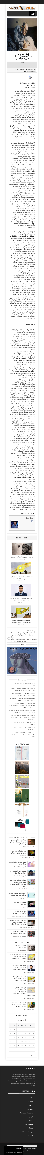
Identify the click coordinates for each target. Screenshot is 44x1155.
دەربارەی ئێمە (29, 1120)
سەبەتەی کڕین (29, 1124)
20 (22, 1041)
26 (25, 1045)
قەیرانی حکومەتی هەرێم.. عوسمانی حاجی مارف (22, 727)
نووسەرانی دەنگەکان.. (27, 1132)
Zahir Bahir (30, 69)
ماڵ (30, 1105)
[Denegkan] (22, 9)
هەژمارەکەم (30, 1135)
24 (33, 1045)
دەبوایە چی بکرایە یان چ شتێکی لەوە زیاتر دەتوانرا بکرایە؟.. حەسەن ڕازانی (18, 1004)
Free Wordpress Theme (24, 1151)
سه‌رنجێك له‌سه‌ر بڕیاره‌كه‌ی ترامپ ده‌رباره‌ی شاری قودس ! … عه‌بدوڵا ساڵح (18, 922)
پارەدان (31, 1117)
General (28, 71)
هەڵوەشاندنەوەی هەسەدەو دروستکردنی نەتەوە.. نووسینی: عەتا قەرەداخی (18, 956)
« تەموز (33, 1055)
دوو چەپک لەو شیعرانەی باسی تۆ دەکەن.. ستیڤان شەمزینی (18, 853)
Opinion (33, 71)
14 (18, 1037)
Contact (31, 1102)
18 (29, 1041)
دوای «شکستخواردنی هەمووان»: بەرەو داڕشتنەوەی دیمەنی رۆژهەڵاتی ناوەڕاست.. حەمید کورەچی (22, 705)
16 (10, 1037)
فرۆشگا (31, 1128)
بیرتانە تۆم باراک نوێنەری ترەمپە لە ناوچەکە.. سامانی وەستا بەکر (18, 842)
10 (33, 1037)
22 (14, 1041)
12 (25, 1037)
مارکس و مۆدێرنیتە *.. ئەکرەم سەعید (22, 557)
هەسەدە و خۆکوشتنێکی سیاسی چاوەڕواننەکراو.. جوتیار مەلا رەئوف (19, 978)
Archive (31, 1098)
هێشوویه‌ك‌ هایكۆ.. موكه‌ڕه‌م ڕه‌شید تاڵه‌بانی (24, 722)
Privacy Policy (29, 1109)
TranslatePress (17, 1152)
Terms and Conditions (26, 1113)
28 (18, 1045)
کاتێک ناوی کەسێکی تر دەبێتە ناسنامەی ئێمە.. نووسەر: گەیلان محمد (19, 967)
